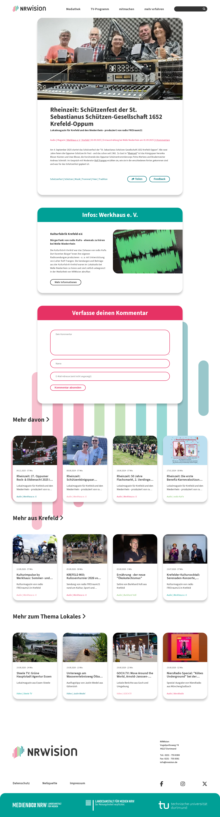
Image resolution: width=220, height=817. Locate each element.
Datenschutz (21, 783)
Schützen (69, 179)
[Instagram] (183, 784)
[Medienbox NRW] (37, 805)
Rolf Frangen (100, 160)
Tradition (103, 179)
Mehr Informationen (66, 282)
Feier (95, 179)
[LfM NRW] (110, 805)
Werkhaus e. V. (73, 140)
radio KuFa (100, 250)
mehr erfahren (154, 9)
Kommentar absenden (68, 387)
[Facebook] (161, 784)
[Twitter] (204, 784)
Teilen (138, 179)
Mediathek (73, 9)
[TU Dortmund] (183, 805)
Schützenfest (56, 179)
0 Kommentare (162, 140)
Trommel (86, 179)
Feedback (159, 179)
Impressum (77, 783)
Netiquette (49, 783)
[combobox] (190, 8)
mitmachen (126, 9)
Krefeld (85, 140)
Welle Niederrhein (59, 268)
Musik (78, 179)
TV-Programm (100, 9)
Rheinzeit (132, 153)
